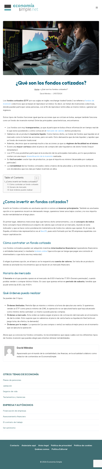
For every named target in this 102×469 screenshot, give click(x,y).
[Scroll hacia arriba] (95, 461)
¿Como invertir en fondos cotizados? (22, 182)
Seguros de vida (10, 391)
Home (36, 89)
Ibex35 (44, 231)
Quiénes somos (42, 449)
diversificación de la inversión (40, 156)
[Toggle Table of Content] (35, 178)
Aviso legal (43, 445)
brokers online (41, 251)
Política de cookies (83, 445)
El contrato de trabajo (13, 422)
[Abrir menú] (96, 7)
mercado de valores (55, 131)
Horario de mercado (18, 187)
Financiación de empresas (14, 411)
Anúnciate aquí (29, 445)
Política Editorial (59, 449)
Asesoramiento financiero (14, 416)
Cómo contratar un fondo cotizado (23, 184)
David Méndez (45, 94)
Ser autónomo (9, 428)
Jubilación (7, 386)
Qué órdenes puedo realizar (21, 190)
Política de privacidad (61, 445)
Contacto (14, 445)
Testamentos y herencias (14, 397)
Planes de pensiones (12, 380)
